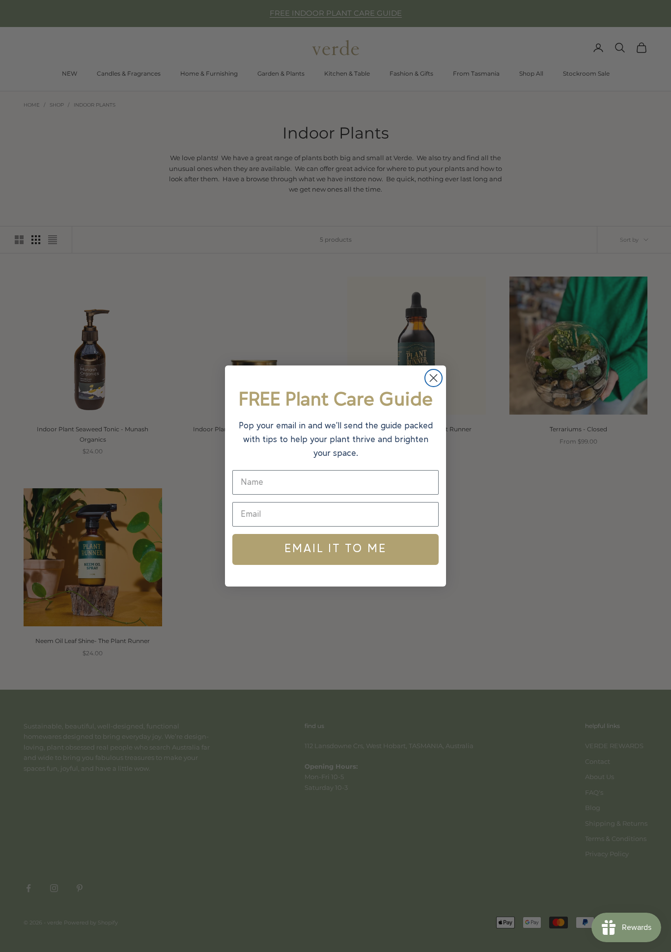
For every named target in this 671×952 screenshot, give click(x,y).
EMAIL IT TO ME (335, 549)
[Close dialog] (433, 378)
